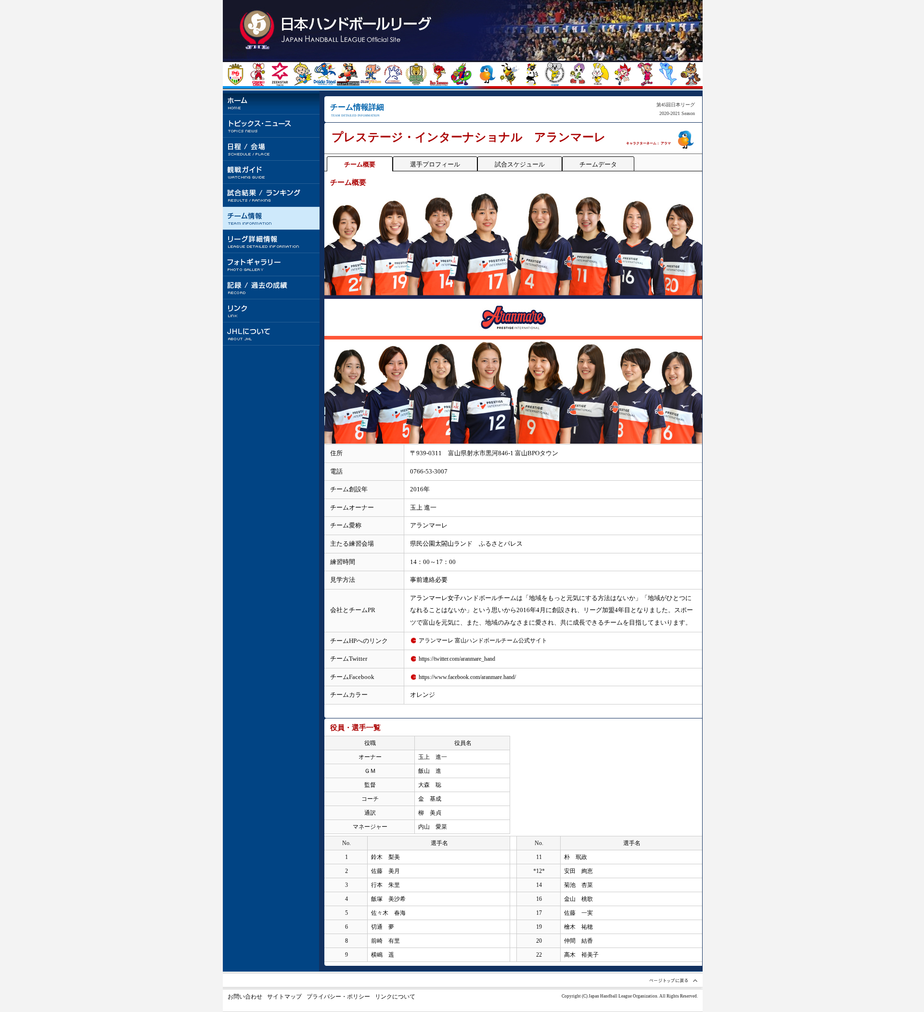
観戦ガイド (272, 172)
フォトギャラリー (272, 264)
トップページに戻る (337, 30)
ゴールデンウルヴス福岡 (416, 74)
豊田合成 (370, 74)
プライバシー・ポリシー (338, 996)
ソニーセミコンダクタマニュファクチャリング (667, 74)
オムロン (645, 74)
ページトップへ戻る (673, 980)
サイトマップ (284, 996)
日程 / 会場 (272, 149)
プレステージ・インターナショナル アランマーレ (486, 74)
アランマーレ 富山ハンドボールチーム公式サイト (483, 640)
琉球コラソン (461, 74)
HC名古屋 (554, 74)
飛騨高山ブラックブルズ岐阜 (532, 74)
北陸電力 (302, 74)
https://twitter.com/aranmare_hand (457, 659)
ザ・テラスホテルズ (690, 74)
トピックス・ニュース (272, 126)
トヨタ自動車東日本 (235, 74)
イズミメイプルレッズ (622, 74)
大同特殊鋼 (325, 74)
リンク (272, 310)
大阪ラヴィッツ (600, 74)
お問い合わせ (245, 996)
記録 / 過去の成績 (272, 287)
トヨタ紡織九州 (438, 74)
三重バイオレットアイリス (577, 74)
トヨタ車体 (348, 74)
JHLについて (272, 334)
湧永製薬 (393, 74)
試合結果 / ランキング (272, 195)
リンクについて (395, 996)
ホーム (272, 103)
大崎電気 (257, 74)
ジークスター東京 (280, 74)
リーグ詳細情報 (272, 241)
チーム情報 (272, 218)
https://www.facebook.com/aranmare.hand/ (467, 677)
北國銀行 (509, 74)
